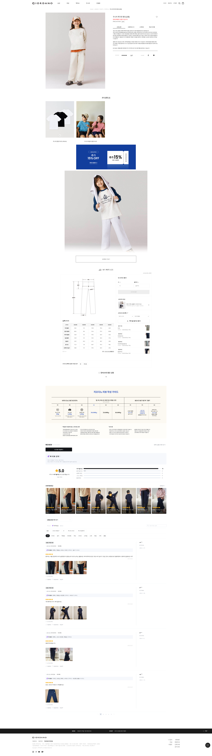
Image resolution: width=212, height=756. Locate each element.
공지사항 (177, 747)
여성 (68, 3)
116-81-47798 (43, 745)
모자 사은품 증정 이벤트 (120, 731)
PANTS (101, 9)
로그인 (165, 3)
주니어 (88, 3)
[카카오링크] (153, 55)
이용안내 (34, 741)
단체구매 (177, 744)
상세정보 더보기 (106, 259)
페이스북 (148, 55)
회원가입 (170, 3)
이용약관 (40, 741)
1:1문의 (170, 740)
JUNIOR (96, 9)
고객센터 (175, 3)
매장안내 (177, 742)
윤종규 (98, 744)
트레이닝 (106, 9)
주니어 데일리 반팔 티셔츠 (90, 141)
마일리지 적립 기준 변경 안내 (84, 731)
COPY (123, 21)
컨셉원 (98, 3)
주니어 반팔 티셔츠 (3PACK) (60, 141)
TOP (206, 731)
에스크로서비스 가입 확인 (88, 745)
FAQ (171, 742)
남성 (59, 3)
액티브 (78, 3)
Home (91, 9)
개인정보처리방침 (48, 741)
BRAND (177, 740)
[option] (61, 121)
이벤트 (170, 744)
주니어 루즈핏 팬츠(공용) (116, 9)
